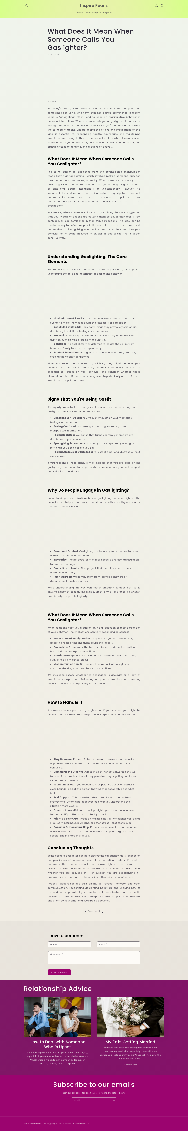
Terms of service (64, 1124)
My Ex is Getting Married (130, 1041)
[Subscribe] (114, 1100)
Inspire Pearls (35, 1124)
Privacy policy (49, 1124)
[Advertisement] (94, 77)
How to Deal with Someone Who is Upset (58, 1044)
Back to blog (95, 911)
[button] (26, 5)
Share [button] (53, 101)
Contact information (81, 1124)
